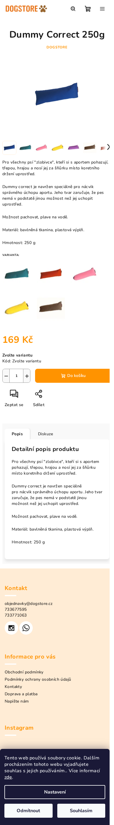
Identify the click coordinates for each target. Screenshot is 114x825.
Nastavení (55, 792)
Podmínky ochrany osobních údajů (38, 679)
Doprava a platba (21, 694)
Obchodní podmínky (24, 672)
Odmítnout (28, 811)
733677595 (16, 609)
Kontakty (13, 686)
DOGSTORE (56, 47)
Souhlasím (81, 811)
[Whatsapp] (26, 628)
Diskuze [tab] (45, 434)
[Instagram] (11, 628)
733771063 (16, 615)
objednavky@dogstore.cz (29, 603)
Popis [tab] (17, 434)
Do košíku (76, 375)
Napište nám (17, 701)
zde (8, 777)
